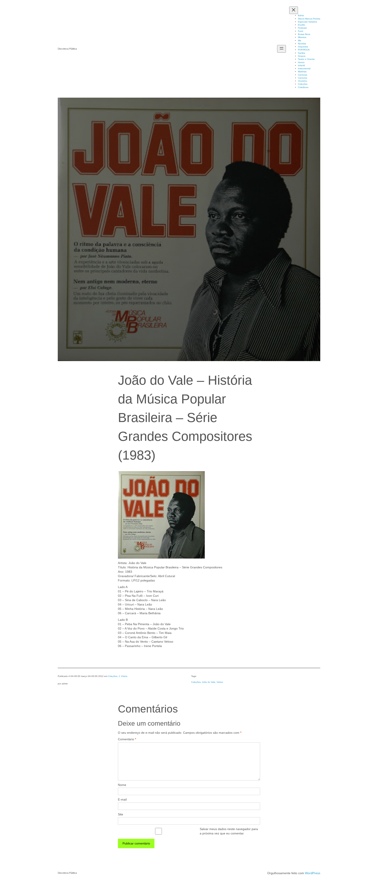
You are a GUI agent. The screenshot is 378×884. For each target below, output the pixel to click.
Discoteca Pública (67, 48)
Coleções (112, 676)
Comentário (127, 739)
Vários (124, 676)
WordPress (312, 873)
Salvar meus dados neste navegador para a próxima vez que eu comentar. (229, 831)
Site (120, 814)
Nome (122, 785)
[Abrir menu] (281, 48)
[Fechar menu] (293, 10)
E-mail (122, 799)
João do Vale (208, 682)
